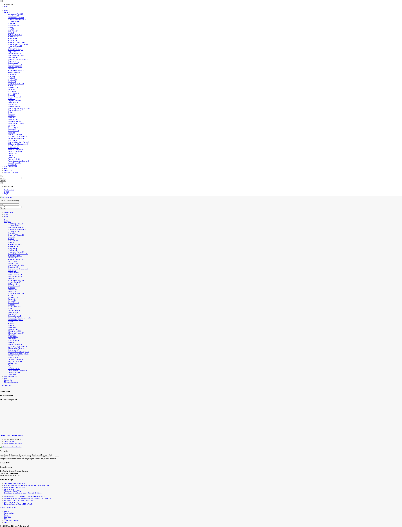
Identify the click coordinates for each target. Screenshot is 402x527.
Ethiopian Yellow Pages (8, 507)
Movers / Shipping (15, 134)
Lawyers (12, 104)
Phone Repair (13, 48)
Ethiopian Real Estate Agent (18, 142)
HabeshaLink (6, 385)
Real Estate (13, 140)
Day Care (12, 52)
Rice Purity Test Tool (11, 502)
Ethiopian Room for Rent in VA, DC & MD (18, 500)
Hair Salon (13, 31)
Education (13, 57)
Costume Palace (9, 489)
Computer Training (15, 50)
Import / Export (14, 101)
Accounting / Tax (15, 14)
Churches (12, 38)
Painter (11, 89)
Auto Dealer (13, 16)
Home (6, 7)
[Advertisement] (201, 417)
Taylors (11, 157)
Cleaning (12, 85)
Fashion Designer (15, 67)
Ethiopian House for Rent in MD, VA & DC (19, 504)
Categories (7, 12)
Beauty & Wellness (16, 25)
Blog (5, 168)
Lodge (11, 95)
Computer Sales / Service (18, 44)
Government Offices (16, 70)
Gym (11, 29)
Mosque (11, 133)
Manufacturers (14, 121)
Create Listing (9, 190)
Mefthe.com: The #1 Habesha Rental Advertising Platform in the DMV (27, 498)
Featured (12, 69)
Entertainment (13, 63)
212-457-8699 (9, 441)
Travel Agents (14, 163)
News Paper (13, 127)
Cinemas (11, 114)
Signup (6, 192)
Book (11, 33)
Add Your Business (10, 167)
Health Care (14, 76)
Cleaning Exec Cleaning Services (11, 435)
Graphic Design (14, 72)
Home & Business (16, 84)
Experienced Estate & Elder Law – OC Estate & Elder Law (24, 493)
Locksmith (12, 119)
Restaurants (13, 148)
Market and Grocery (16, 123)
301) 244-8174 (12, 473)
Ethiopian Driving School (17, 55)
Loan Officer (13, 146)
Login (6, 194)
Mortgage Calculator (11, 172)
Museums (12, 118)
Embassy (12, 61)
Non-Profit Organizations (17, 136)
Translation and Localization (18, 161)
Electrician (13, 87)
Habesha (12, 74)
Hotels (12, 91)
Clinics (11, 78)
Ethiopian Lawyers (15, 110)
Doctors (12, 82)
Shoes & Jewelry (15, 151)
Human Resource (14, 97)
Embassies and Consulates (18, 59)
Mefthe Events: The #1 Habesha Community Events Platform (24, 496)
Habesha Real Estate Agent (18, 144)
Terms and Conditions (11, 520)
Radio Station (13, 131)
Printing (12, 129)
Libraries (11, 116)
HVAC (11, 99)
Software (12, 153)
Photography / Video (16, 138)
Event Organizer (15, 65)
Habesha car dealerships (17, 20)
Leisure (11, 112)
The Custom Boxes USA (12, 491)
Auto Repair (13, 21)
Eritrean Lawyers (14, 106)
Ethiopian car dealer (16, 18)
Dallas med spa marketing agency (15, 487)
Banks (11, 23)
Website (12, 165)
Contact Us (8, 170)
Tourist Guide (14, 159)
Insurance (13, 102)
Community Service (16, 42)
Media (11, 125)
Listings (6, 511)
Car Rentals (13, 36)
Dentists (12, 80)
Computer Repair (15, 46)
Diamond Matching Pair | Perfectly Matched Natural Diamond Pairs (26, 485)
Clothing (12, 40)
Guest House (13, 93)
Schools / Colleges (15, 150)
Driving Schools (14, 53)
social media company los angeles (15, 483)
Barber (11, 27)
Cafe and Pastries (15, 35)
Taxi (10, 155)
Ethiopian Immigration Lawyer (19, 108)
